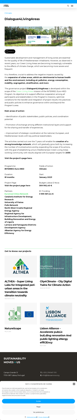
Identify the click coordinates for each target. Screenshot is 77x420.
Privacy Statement (43, 417)
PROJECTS (11, 51)
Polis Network (11, 205)
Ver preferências (38, 412)
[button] (74, 384)
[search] (68, 6)
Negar (38, 407)
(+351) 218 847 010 (49, 373)
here (29, 158)
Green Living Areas (24, 91)
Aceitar (38, 401)
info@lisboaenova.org (50, 375)
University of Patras (14, 202)
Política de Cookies (32, 417)
